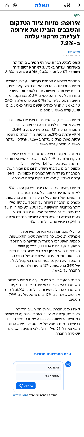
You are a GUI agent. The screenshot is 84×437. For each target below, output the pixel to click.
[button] (67, 5)
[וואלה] (42, 5)
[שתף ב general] (7, 5)
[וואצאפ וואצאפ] (15, 5)
